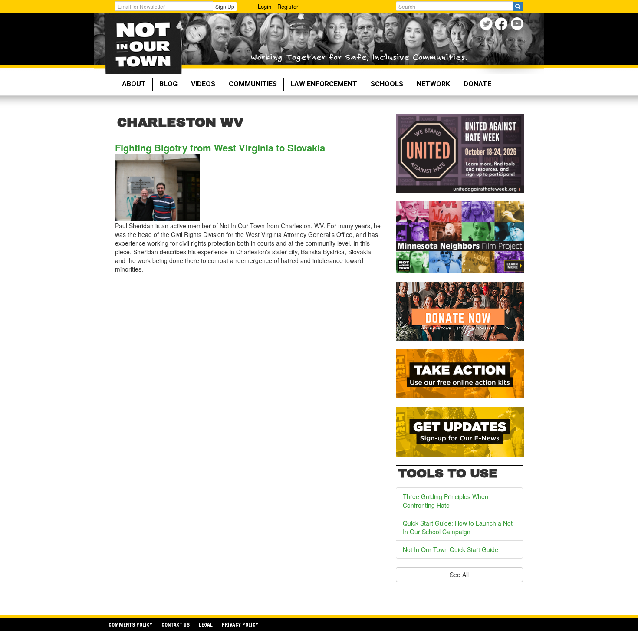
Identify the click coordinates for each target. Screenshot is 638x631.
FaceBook (502, 25)
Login (264, 6)
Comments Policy (130, 624)
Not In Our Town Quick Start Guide (450, 549)
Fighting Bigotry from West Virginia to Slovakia (220, 147)
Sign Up (224, 6)
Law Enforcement (323, 84)
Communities (253, 84)
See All (459, 574)
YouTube (517, 25)
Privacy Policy (240, 624)
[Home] (143, 43)
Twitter (487, 25)
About (134, 84)
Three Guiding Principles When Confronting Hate (445, 500)
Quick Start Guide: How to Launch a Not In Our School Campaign (458, 527)
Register (287, 6)
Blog (168, 84)
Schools (387, 84)
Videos (203, 84)
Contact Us (175, 624)
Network (433, 84)
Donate (477, 84)
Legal (206, 624)
